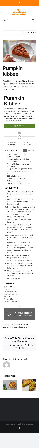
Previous (25, 32)
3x (33, 150)
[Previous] (4, 385)
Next (32, 32)
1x (25, 150)
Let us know (18, 315)
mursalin (7, 325)
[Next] (34, 385)
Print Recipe (20, 126)
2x (29, 150)
